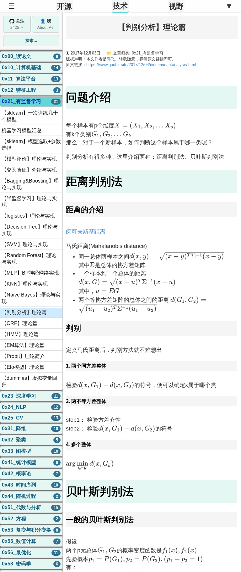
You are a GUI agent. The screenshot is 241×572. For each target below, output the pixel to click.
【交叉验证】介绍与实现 (29, 170)
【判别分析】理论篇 (24, 312)
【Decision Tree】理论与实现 (30, 230)
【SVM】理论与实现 (25, 244)
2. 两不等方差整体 (86, 401)
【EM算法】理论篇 (23, 345)
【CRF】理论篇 (19, 323)
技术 (120, 6)
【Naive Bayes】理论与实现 (31, 298)
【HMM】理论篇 (20, 334)
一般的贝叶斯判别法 (100, 519)
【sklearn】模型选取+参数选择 (31, 145)
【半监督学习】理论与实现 (29, 202)
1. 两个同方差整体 (86, 365)
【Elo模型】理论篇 (23, 367)
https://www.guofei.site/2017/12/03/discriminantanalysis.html (141, 64)
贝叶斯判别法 (100, 491)
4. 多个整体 (78, 444)
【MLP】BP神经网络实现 (30, 273)
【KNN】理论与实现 (25, 283)
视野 (176, 6)
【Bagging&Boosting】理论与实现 (30, 184)
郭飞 (111, 59)
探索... (31, 40)
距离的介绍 (85, 209)
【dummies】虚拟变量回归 (29, 381)
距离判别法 (94, 181)
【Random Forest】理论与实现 (29, 259)
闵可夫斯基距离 (85, 232)
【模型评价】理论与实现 (29, 159)
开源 (64, 6)
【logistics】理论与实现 (28, 216)
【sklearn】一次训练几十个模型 (30, 116)
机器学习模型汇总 (22, 130)
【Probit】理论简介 (23, 356)
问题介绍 (88, 97)
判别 (73, 328)
